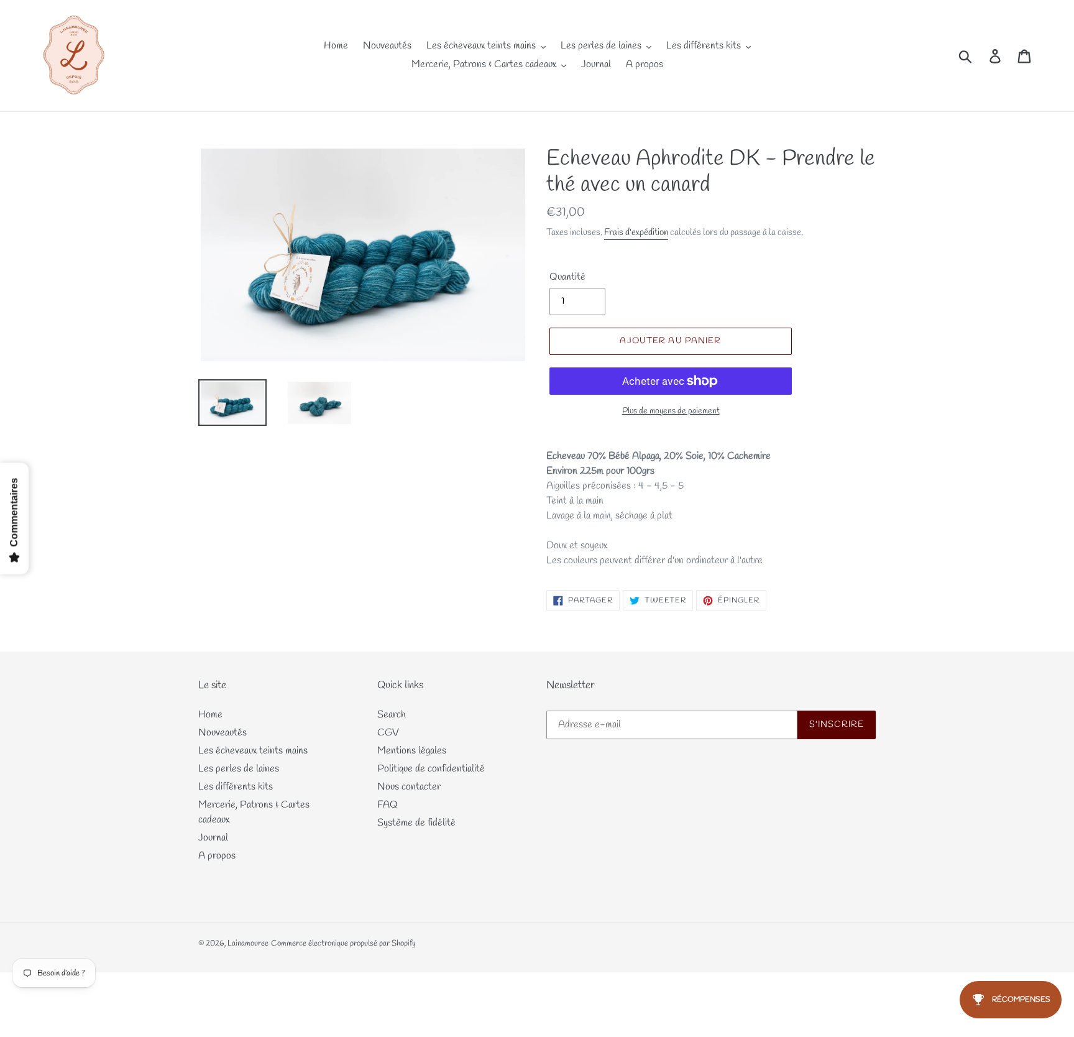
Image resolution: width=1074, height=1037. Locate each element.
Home (210, 714)
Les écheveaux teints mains (253, 750)
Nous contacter (409, 786)
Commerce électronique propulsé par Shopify (343, 943)
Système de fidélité (416, 822)
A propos (217, 855)
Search (391, 714)
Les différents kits (235, 786)
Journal (213, 837)
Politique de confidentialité (431, 768)
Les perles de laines (238, 768)
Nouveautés (222, 732)
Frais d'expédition (636, 232)
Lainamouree (247, 943)
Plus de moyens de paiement (671, 411)
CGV (388, 732)
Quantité (567, 276)
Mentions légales (411, 750)
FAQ (387, 804)
